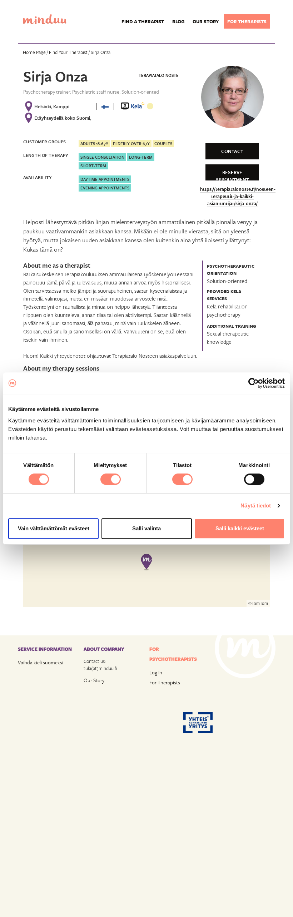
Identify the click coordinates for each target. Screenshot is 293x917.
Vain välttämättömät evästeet (53, 528)
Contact (232, 151)
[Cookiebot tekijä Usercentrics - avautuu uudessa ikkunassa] (253, 383)
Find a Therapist (142, 21)
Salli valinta (146, 528)
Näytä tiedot (255, 505)
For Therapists (164, 682)
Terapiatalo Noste (159, 75)
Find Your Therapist (68, 52)
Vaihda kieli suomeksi (40, 662)
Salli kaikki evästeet (239, 528)
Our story (206, 21)
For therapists (247, 21)
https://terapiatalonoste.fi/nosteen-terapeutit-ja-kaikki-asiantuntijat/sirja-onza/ (237, 196)
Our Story (94, 680)
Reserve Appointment (232, 174)
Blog (178, 21)
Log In (155, 672)
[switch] (110, 479)
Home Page (34, 52)
